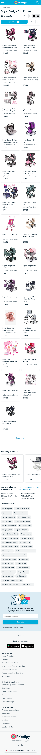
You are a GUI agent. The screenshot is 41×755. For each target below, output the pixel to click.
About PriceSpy (8, 656)
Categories (6, 723)
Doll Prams (6, 7)
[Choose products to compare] (31, 22)
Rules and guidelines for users (13, 685)
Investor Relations (9, 717)
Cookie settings (8, 701)
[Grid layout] (30, 16)
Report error (20, 438)
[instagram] (18, 745)
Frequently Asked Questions (12, 673)
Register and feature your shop (13, 666)
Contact (5, 659)
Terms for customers (9, 691)
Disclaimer (6, 688)
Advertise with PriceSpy (11, 663)
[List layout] (34, 16)
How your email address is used (13, 627)
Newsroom (6, 713)
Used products (7, 727)
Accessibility (7, 676)
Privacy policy (7, 695)
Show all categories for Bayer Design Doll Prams (28, 488)
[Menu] (2, 2)
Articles (5, 720)
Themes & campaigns (10, 710)
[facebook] (21, 745)
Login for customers (9, 669)
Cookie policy (7, 698)
